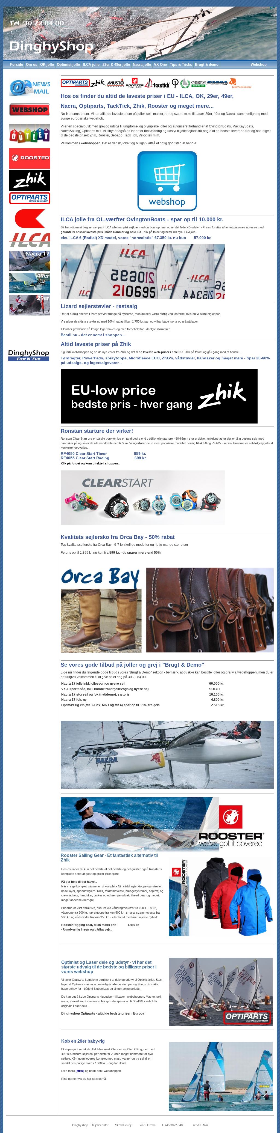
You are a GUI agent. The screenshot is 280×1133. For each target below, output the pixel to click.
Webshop (259, 64)
